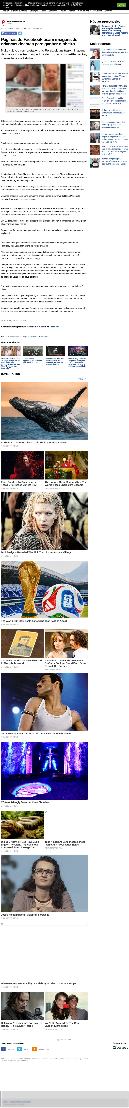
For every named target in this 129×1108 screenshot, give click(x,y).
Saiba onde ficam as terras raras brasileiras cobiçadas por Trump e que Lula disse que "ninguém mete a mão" (115, 150)
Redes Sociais (7, 28)
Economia (53, 11)
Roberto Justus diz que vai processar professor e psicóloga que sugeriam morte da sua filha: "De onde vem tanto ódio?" (10, 363)
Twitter (41, 327)
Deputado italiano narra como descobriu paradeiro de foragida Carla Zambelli (114, 52)
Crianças (24, 337)
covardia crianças (13, 337)
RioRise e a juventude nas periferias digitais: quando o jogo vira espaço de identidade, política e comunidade (77, 362)
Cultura (63, 11)
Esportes (108, 11)
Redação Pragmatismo (16, 21)
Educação (33, 11)
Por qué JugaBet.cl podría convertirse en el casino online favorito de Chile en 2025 (114, 101)
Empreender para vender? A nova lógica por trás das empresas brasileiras (113, 124)
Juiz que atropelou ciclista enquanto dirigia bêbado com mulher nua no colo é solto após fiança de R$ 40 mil (114, 138)
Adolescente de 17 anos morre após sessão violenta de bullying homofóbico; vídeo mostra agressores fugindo (115, 30)
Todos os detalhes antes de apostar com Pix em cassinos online (113, 112)
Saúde (43, 11)
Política (6, 11)
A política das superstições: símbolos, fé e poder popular (33, 360)
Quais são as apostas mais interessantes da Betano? (113, 63)
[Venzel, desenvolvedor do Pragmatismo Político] (120, 1047)
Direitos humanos (19, 11)
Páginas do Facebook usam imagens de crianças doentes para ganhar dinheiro (39, 41)
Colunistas (97, 11)
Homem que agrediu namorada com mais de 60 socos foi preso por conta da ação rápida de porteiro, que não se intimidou (114, 90)
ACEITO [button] (121, 5)
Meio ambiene (84, 11)
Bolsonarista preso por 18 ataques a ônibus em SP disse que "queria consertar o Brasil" (114, 161)
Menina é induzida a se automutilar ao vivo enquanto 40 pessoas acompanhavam (55, 361)
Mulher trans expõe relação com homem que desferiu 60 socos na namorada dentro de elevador (115, 77)
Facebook (54, 327)
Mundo (72, 11)
